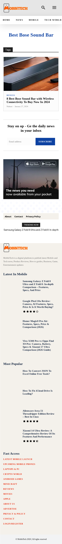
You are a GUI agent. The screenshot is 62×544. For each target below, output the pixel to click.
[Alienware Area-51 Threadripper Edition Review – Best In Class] (11, 417)
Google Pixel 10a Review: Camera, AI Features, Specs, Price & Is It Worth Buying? (38, 304)
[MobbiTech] (15, 8)
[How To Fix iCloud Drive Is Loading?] (11, 397)
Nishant (9, 106)
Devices (11, 95)
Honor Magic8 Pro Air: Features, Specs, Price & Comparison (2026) (36, 324)
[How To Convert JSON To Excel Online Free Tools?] (11, 377)
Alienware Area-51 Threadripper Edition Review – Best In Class (38, 413)
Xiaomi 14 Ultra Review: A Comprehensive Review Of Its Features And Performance (39, 433)
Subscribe (45, 141)
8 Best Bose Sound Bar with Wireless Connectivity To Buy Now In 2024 (30, 100)
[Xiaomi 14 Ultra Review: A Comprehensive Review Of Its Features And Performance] (11, 437)
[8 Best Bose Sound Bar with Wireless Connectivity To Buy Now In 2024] (31, 74)
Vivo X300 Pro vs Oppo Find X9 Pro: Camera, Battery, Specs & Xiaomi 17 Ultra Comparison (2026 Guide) (38, 345)
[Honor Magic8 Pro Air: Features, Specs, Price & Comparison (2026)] (11, 327)
